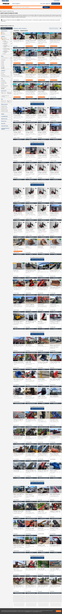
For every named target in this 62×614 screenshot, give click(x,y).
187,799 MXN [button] (52, 533)
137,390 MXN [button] (28, 476)
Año (2, 99)
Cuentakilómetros (4, 116)
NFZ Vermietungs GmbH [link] (19, 294)
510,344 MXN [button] (52, 425)
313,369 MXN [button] (52, 401)
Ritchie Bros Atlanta (31, 47)
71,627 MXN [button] (40, 425)
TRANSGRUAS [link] (56, 552)
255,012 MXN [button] (40, 310)
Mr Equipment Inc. (55, 98)
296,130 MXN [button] (16, 499)
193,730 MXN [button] (52, 459)
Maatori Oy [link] (19, 518)
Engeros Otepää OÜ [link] (43, 443)
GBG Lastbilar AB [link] (55, 403)
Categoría (3, 36)
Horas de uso (3, 121)
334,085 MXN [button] (52, 327)
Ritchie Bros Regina (43, 81)
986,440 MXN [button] (52, 276)
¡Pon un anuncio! (56, 3)
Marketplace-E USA (19, 254)
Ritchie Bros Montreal (31, 98)
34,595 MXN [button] (40, 367)
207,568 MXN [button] (40, 574)
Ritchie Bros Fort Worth (43, 64)
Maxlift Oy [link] (19, 311)
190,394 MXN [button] (16, 550)
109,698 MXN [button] (40, 550)
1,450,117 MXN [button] (16, 137)
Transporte (4, 11)
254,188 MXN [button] (16, 80)
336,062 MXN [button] (28, 293)
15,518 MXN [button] (40, 384)
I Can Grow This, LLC (19, 81)
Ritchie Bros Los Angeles (43, 47)
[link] (19, 35)
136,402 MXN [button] (28, 533)
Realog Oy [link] (31, 369)
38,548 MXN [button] (52, 252)
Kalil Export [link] (19, 386)
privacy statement (35, 611)
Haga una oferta (28, 46)
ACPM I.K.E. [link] (43, 576)
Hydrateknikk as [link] (19, 477)
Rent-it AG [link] (31, 501)
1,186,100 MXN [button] (29, 367)
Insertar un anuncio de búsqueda (37, 104)
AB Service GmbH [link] (55, 277)
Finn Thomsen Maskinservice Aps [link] (19, 552)
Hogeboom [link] (31, 460)
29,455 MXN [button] (28, 252)
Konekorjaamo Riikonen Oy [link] (31, 386)
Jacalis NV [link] (43, 328)
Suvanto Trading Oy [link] (43, 277)
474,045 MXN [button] (52, 350)
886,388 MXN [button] (28, 516)
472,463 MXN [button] (40, 401)
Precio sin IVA (3, 90)
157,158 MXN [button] (16, 384)
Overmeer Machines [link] (56, 352)
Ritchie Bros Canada (31, 81)
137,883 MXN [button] (52, 310)
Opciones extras (4, 118)
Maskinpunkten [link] (55, 311)
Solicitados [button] (16, 46)
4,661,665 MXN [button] (53, 97)
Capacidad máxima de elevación (5, 129)
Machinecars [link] (19, 369)
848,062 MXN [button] (52, 476)
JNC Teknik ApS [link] (55, 369)
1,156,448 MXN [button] (29, 442)
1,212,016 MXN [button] (53, 120)
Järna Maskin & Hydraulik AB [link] (31, 518)
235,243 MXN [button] (40, 442)
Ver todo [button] (2, 67)
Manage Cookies (27, 611)
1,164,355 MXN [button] (29, 425)
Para (7, 100)
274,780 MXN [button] (16, 591)
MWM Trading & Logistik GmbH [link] (19, 328)
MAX (7, 92)
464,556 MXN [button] (52, 384)
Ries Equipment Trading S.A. (19, 47)
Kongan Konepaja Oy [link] (19, 443)
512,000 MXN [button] (16, 516)
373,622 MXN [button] (52, 442)
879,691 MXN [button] (16, 367)
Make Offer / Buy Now (17, 251)
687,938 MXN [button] (16, 574)
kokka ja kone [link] (31, 552)
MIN (1, 92)
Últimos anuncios (4, 104)
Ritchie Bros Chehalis (31, 64)
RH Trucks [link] (31, 477)
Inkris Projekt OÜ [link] (55, 535)
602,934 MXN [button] (16, 425)
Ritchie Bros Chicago (56, 47)
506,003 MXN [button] (28, 120)
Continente (3, 70)
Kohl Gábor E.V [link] (43, 552)
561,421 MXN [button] (28, 310)
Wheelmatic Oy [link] (55, 328)
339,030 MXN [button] (16, 252)
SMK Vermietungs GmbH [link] (43, 501)
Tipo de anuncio (4, 30)
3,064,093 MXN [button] (41, 533)
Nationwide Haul (43, 122)
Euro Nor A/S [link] (55, 501)
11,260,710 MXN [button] (17, 476)
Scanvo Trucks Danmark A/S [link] (56, 518)
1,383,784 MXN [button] (16, 401)
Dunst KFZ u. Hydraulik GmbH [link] (19, 352)
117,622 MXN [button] (52, 293)
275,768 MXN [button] (16, 459)
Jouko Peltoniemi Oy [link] (43, 352)
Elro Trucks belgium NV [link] (55, 386)
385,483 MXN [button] (40, 459)
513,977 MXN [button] (16, 293)
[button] (6, 28)
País (2, 78)
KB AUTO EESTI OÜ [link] (55, 477)
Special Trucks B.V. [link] (31, 277)
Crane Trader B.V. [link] (31, 443)
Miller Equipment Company (19, 122)
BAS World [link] (31, 254)
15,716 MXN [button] (40, 252)
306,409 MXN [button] (40, 293)
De (1, 100)
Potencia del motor (4, 125)
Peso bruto (3, 123)
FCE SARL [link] (55, 443)
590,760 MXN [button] (16, 120)
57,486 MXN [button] (40, 276)
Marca (2, 56)
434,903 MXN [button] (40, 350)
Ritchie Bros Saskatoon (19, 98)
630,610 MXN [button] (16, 310)
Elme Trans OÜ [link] (43, 386)
